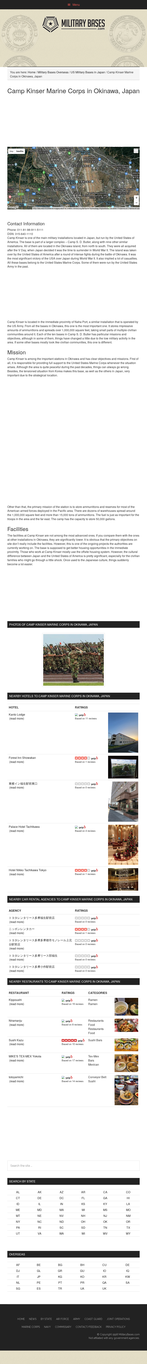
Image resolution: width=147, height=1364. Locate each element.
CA (105, 1192)
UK (104, 1288)
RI (39, 1227)
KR (104, 1277)
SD (83, 1227)
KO (82, 1277)
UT (18, 1233)
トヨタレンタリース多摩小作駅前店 (32, 967)
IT (18, 1277)
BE (39, 1265)
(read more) (16, 718)
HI (128, 1198)
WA (61, 1233)
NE (39, 1216)
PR (82, 1282)
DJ (18, 1271)
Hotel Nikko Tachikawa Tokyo (27, 870)
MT (18, 1216)
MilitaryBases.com (129, 1334)
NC (39, 1222)
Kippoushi (15, 1000)
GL (39, 1271)
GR (60, 1271)
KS (83, 1204)
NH (83, 1216)
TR (60, 1288)
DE (39, 1198)
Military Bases (73, 24)
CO (128, 1192)
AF (18, 1265)
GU (82, 1271)
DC (62, 1198)
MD (39, 1210)
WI (83, 1233)
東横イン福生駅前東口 (23, 783)
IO (104, 1271)
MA (62, 1210)
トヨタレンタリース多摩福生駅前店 (32, 918)
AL (18, 1192)
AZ (61, 1192)
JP (39, 1277)
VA (39, 1233)
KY (105, 1204)
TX (128, 1227)
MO (128, 1210)
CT (18, 1198)
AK (40, 1192)
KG (60, 1277)
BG (60, 1265)
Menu (76, 5)
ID (17, 1204)
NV (62, 1216)
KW (127, 1277)
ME (18, 1210)
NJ (105, 1216)
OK (105, 1222)
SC (62, 1227)
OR (128, 1222)
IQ (127, 1271)
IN (61, 1204)
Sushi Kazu (16, 1040)
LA (128, 1204)
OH (83, 1222)
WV (105, 1233)
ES (39, 1288)
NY (18, 1222)
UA (82, 1288)
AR (83, 1192)
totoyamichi (16, 1077)
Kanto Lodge (17, 714)
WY (128, 1233)
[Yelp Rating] (82, 714)
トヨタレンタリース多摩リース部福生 (33, 955)
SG (18, 1288)
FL (83, 1198)
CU (104, 1265)
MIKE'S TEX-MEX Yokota (25, 1056)
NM (128, 1216)
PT (60, 1282)
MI (83, 1210)
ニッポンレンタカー (22, 929)
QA (104, 1282)
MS (105, 1210)
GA (105, 1198)
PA (18, 1227)
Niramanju (15, 1020)
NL (18, 1282)
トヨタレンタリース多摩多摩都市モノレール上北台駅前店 (40, 942)
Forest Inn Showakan (22, 758)
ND (62, 1222)
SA (128, 1282)
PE (39, 1282)
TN (105, 1227)
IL (39, 1204)
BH (82, 1265)
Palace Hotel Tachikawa (24, 827)
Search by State (22, 1181)
